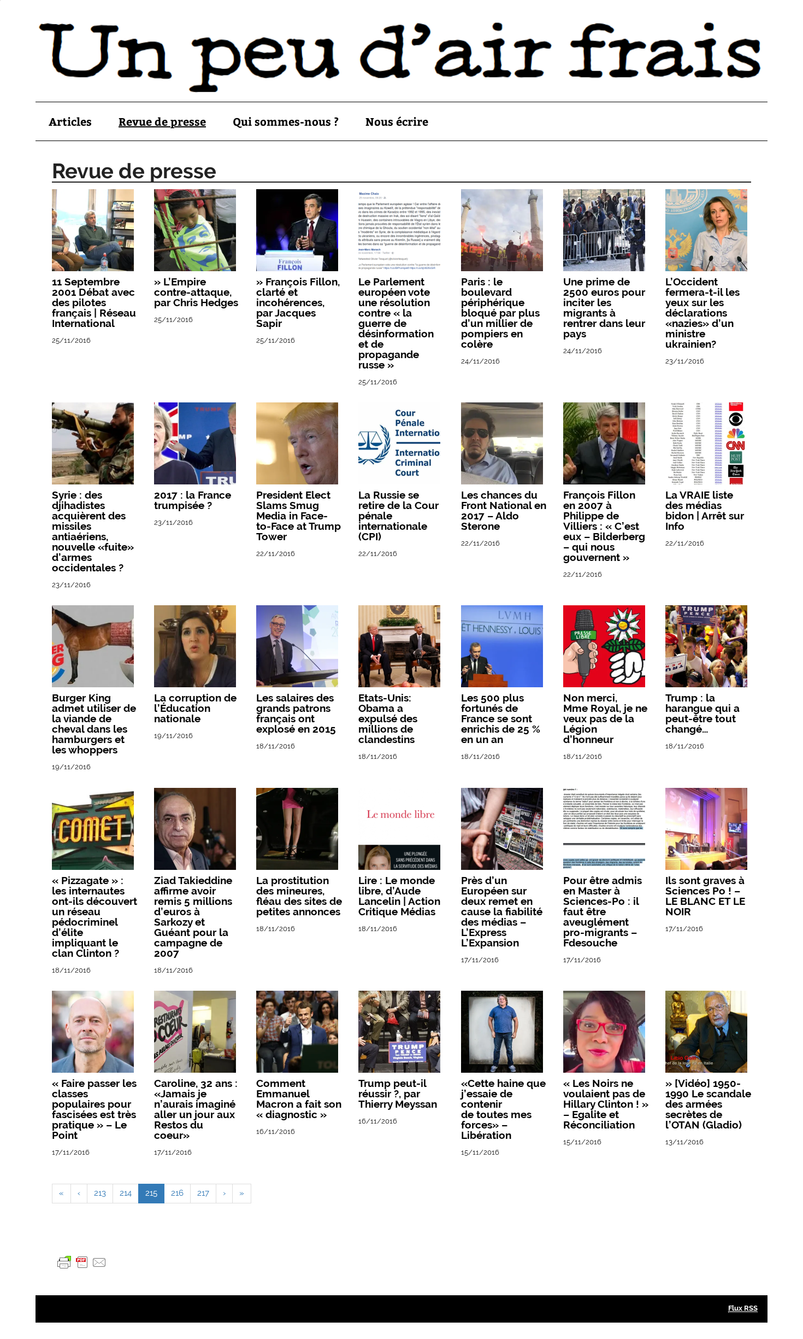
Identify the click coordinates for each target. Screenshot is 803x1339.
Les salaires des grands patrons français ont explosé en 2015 (296, 713)
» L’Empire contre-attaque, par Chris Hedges (196, 292)
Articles (70, 121)
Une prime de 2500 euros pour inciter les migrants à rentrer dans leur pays (604, 308)
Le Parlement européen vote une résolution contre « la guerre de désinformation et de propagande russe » (396, 323)
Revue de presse (162, 121)
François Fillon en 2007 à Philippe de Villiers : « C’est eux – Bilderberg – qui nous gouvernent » (604, 526)
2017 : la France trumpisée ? (192, 500)
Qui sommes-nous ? (286, 121)
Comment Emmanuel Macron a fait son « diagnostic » (298, 1098)
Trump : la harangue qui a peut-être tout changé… (702, 713)
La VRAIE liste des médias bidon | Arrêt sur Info (704, 510)
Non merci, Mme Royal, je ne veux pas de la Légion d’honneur (605, 718)
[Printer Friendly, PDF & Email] (82, 1262)
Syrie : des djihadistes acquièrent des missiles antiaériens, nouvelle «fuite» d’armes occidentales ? (93, 531)
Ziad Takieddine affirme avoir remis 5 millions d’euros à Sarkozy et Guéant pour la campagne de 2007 (193, 916)
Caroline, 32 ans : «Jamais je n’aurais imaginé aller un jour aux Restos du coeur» (196, 1109)
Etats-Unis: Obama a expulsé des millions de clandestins (387, 718)
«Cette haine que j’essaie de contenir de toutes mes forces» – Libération (503, 1109)
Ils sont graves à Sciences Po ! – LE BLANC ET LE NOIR (705, 895)
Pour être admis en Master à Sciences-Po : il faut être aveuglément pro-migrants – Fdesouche (602, 911)
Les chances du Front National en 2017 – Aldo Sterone (503, 510)
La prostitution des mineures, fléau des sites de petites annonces (299, 895)
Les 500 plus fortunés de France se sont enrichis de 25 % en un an (500, 718)
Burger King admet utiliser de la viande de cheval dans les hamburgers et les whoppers (94, 724)
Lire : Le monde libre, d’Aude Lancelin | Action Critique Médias (399, 895)
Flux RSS (743, 1308)
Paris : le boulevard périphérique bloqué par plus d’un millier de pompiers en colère (500, 313)
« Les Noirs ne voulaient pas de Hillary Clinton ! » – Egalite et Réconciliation (605, 1104)
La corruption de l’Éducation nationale (195, 708)
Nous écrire (396, 121)
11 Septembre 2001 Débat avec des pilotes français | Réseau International (94, 302)
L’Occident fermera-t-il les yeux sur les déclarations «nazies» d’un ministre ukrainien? (702, 313)
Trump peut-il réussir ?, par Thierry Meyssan (397, 1093)
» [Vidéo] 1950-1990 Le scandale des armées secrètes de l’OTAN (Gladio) (708, 1104)
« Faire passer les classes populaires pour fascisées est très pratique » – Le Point (94, 1109)
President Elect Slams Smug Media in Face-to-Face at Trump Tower (298, 515)
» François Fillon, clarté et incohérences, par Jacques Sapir (298, 302)
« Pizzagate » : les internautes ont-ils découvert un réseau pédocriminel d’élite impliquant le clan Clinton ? (94, 916)
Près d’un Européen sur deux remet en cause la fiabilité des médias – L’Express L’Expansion (501, 911)
